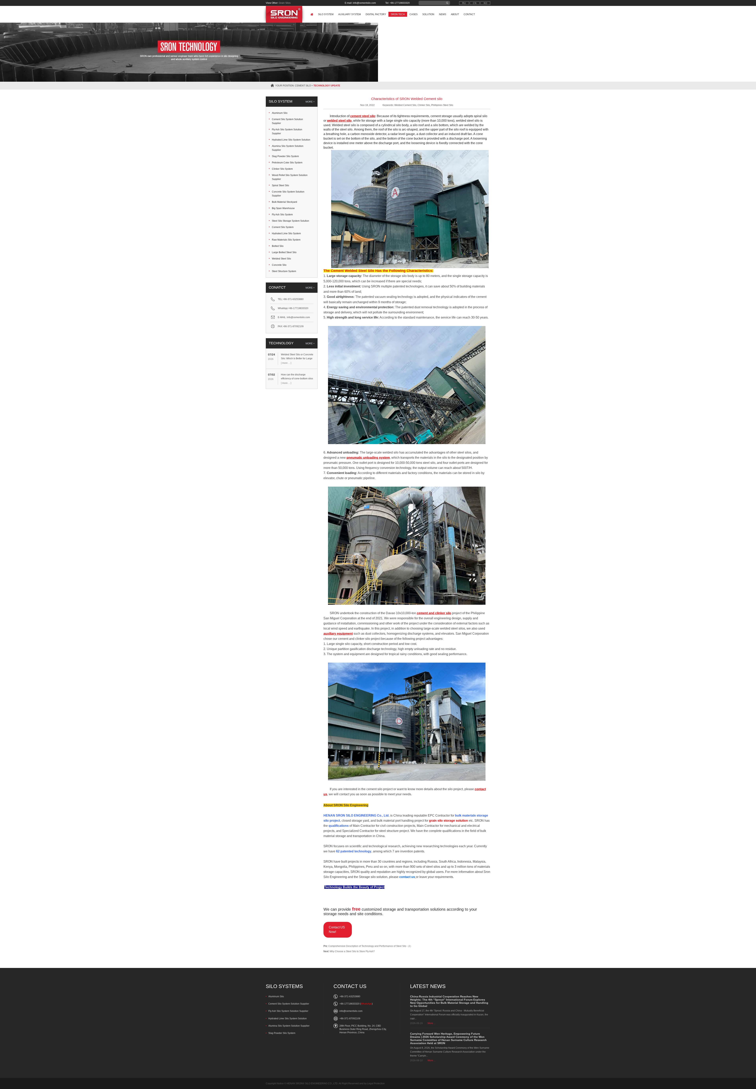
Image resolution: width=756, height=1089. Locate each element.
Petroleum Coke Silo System (287, 162)
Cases (414, 14)
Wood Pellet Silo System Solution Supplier (290, 177)
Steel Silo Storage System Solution (290, 220)
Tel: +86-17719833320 (397, 3)
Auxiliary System (349, 14)
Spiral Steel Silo (280, 185)
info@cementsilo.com (298, 317)
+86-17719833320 (298, 308)
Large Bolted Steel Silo (284, 252)
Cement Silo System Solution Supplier (287, 121)
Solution (428, 14)
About (455, 14)
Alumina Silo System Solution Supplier (287, 148)
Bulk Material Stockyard (284, 202)
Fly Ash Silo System (282, 214)
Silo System (326, 14)
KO (485, 3)
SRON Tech (398, 14)
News (442, 14)
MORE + (310, 101)
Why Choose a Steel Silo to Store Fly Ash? (352, 951)
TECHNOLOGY (281, 343)
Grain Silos (285, 3)
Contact (469, 14)
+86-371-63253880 (293, 299)
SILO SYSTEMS (284, 986)
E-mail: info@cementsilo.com (360, 3)
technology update (326, 85)
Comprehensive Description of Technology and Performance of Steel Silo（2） (370, 946)
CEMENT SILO (303, 85)
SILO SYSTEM (280, 101)
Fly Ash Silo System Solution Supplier (287, 131)
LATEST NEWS (428, 986)
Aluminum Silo (279, 113)
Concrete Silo (279, 265)
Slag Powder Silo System (285, 156)
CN (474, 3)
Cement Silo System (283, 227)
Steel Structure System (284, 271)
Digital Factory (376, 14)
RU (464, 3)
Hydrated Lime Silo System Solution (291, 139)
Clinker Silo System (282, 169)
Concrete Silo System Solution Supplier (288, 193)
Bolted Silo (278, 246)
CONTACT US (350, 986)
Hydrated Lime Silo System (286, 233)
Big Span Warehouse (283, 208)
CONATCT (277, 287)
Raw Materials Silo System (286, 239)
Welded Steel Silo (281, 258)
